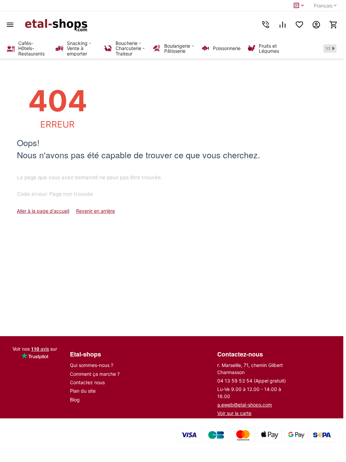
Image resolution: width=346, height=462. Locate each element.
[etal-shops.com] (57, 24)
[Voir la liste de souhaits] (299, 24)
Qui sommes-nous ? (91, 365)
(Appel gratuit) (251, 381)
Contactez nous (87, 382)
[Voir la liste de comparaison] (282, 24)
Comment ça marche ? (95, 374)
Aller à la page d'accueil (43, 211)
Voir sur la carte (234, 413)
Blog (75, 399)
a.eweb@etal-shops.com (244, 405)
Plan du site (83, 391)
